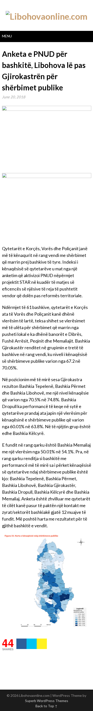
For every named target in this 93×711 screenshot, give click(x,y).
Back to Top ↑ (46, 706)
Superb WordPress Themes (46, 701)
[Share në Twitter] (32, 644)
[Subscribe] (42, 644)
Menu (7, 36)
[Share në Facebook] (21, 644)
